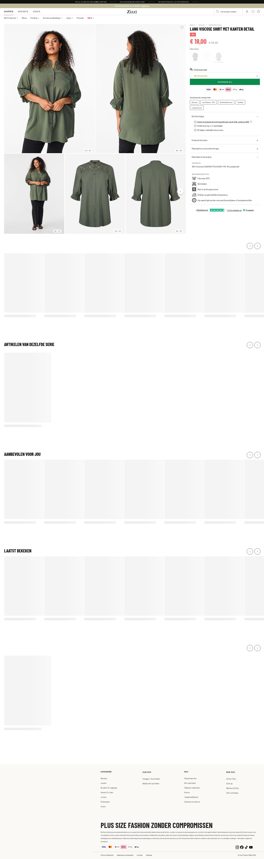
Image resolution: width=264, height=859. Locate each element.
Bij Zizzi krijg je (198, 116)
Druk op (229, 783)
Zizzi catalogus (232, 793)
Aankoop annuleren (192, 802)
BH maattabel (190, 783)
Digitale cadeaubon (192, 788)
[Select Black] (195, 57)
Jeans (103, 806)
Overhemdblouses (215, 25)
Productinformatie (199, 140)
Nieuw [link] (24, 18)
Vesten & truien (107, 792)
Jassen (104, 783)
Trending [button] (33, 18)
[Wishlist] (182, 27)
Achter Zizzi (231, 779)
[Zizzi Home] (132, 11)
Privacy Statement (107, 855)
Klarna (187, 792)
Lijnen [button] (68, 18)
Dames (192, 25)
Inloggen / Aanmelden (151, 779)
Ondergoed (105, 802)
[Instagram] (237, 847)
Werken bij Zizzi (232, 788)
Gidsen (36, 11)
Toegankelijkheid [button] (191, 797)
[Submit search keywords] (217, 11)
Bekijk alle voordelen (151, 783)
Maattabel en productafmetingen (205, 148)
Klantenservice (190, 778)
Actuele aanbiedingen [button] (52, 18)
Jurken (104, 797)
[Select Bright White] (207, 57)
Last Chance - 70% (208, 102)
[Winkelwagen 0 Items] (258, 11)
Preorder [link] (80, 18)
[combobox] (228, 11)
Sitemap (149, 855)
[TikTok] (246, 847)
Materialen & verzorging (201, 157)
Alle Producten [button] (10, 18)
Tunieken (240, 102)
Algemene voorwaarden (125, 855)
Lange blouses (197, 108)
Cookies (140, 855)
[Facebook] (242, 847)
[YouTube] (251, 847)
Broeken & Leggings (109, 788)
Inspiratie (23, 11)
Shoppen (8, 11)
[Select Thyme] (218, 57)
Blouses (202, 25)
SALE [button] (90, 18)
